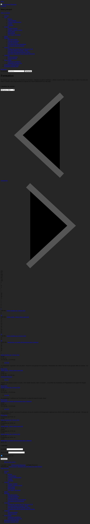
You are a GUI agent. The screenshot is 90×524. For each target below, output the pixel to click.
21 (1, 334)
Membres (6, 38)
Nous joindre (7, 60)
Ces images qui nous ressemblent (17, 44)
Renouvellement (12, 58)
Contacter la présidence (14, 61)
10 (1, 315)
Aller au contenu (5, 13)
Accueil (6, 16)
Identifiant (3, 449)
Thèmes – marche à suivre (15, 30)
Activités (6, 27)
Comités (10, 23)
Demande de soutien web (15, 63)
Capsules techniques (13, 41)
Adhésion (7, 55)
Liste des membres (13, 42)
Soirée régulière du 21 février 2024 (16, 336)
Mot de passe (4, 452)
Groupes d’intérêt (12, 28)
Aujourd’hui (4, 180)
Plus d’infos (4, 369)
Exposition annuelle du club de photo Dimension (21, 53)
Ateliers (6, 379)
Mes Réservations (13, 39)
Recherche (4, 69)
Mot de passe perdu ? (10, 462)
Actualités (10, 25)
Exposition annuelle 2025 (11, 66)
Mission (10, 19)
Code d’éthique (12, 20)
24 (1, 340)
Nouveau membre (13, 57)
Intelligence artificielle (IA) (11, 65)
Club (5, 17)
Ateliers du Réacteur (6, 376)
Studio (6, 36)
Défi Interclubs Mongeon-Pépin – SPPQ (19, 52)
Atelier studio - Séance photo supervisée (18, 317)
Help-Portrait (11, 33)
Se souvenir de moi (7, 456)
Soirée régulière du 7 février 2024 (16, 310)
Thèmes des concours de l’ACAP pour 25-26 (20, 49)
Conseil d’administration (14, 22)
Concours (7, 47)
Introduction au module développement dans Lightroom (23, 342)
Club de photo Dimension (18, 465)
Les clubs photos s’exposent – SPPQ (18, 50)
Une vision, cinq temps (14, 35)
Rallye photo (11, 31)
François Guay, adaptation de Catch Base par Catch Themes (25, 466)
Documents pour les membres (16, 46)
